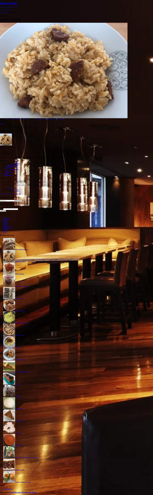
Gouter (5, 224)
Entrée (4, 222)
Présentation (6, 9)
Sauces (5, 230)
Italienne (10, 188)
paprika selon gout (7, 175)
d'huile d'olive (9, 172)
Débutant (16, 191)
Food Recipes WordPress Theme (23, 492)
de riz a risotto (16, 163)
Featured (5, 12)
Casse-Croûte (6, 219)
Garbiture (5, 223)
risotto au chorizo (60, 119)
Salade (5, 229)
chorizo (37, 119)
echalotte (45, 119)
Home (1, 12)
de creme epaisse (10, 166)
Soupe (4, 232)
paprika (50, 119)
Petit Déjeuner (6, 226)
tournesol (26, 119)
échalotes (6, 168)
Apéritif (5, 217)
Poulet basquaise (5, 193)
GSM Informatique (8, 489)
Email (1, 209)
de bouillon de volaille (12, 165)
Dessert (5, 220)
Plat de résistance (15, 189)
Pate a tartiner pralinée (15, 193)
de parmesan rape (14, 169)
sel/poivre (5, 173)
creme (40, 119)
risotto (53, 119)
